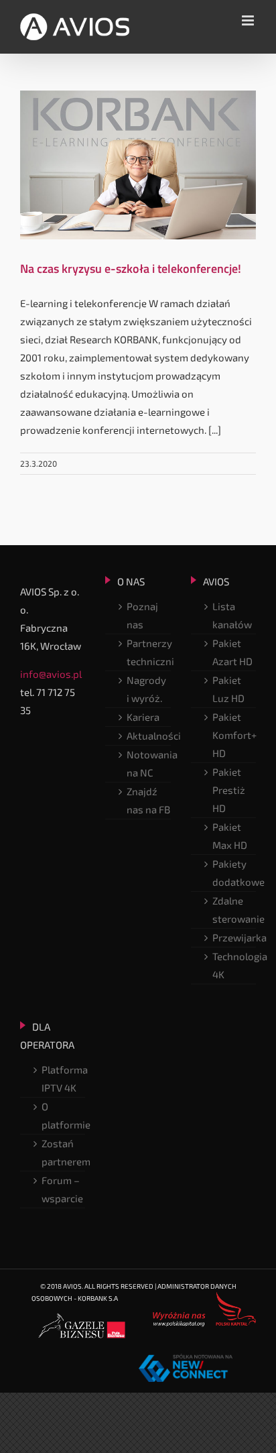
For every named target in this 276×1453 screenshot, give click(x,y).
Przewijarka (234, 937)
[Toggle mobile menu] (249, 20)
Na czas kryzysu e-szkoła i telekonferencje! (130, 268)
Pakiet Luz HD (228, 689)
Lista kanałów (232, 615)
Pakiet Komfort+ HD (234, 735)
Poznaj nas (142, 615)
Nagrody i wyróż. (146, 689)
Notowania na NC (148, 763)
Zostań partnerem (63, 1152)
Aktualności (148, 736)
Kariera (143, 717)
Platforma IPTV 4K (63, 1078)
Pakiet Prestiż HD (228, 790)
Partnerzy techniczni (148, 652)
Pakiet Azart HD (232, 652)
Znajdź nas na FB (148, 800)
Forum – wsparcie (62, 1189)
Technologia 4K (234, 965)
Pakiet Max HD (229, 836)
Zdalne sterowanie (234, 909)
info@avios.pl (51, 674)
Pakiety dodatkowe (234, 873)
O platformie (63, 1115)
